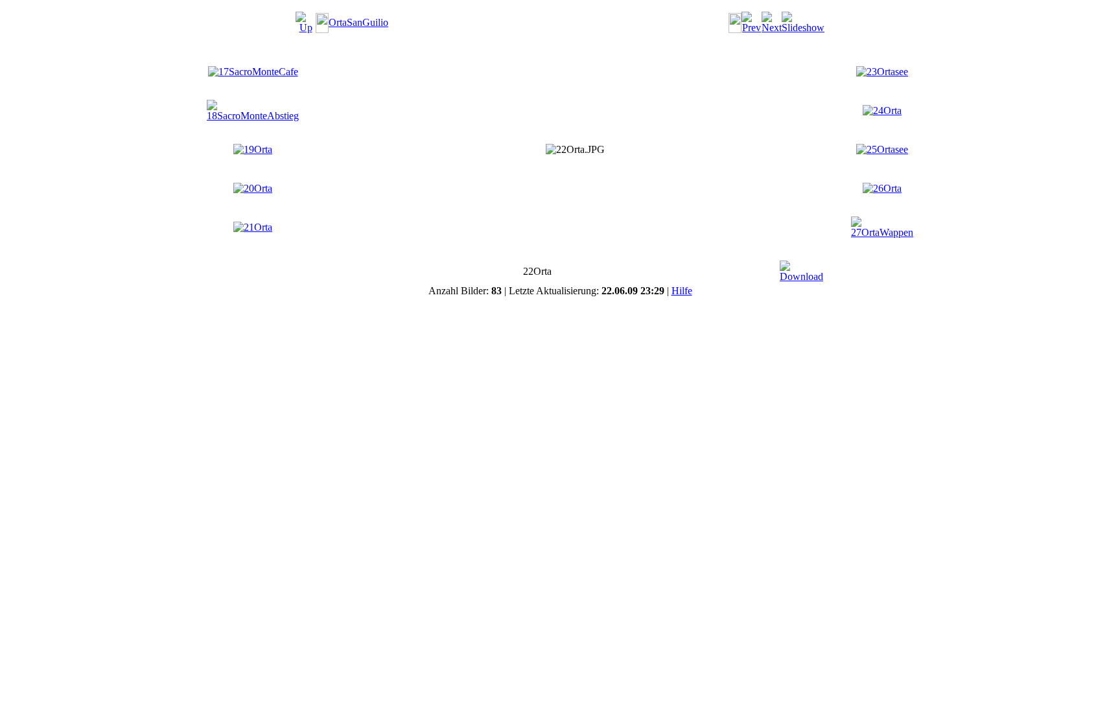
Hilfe (681, 290)
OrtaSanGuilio (358, 22)
